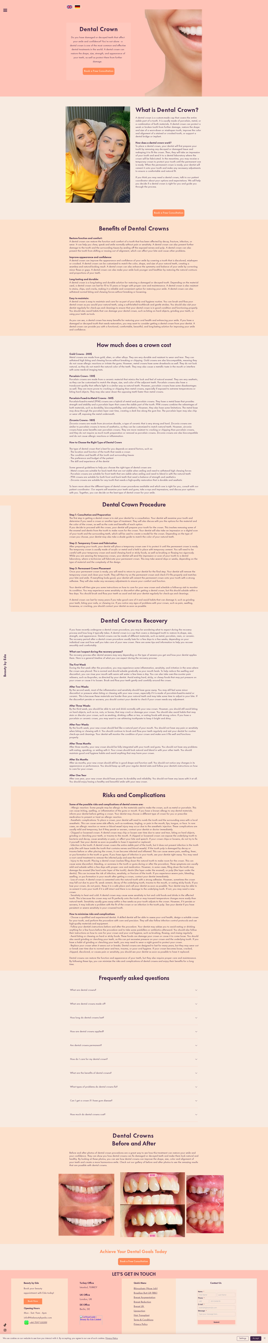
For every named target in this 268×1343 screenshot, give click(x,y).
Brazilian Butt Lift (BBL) (145, 1293)
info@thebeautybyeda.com (38, 1318)
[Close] (264, 1338)
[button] (5, 10)
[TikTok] (5, 1325)
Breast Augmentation (144, 1297)
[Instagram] (5, 1330)
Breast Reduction (142, 1302)
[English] (69, 7)
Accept (256, 1338)
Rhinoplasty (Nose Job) (146, 1288)
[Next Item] (219, 1204)
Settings (242, 1338)
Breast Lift (139, 1306)
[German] (77, 7)
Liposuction (139, 1311)
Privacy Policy (112, 1338)
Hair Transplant (141, 1315)
